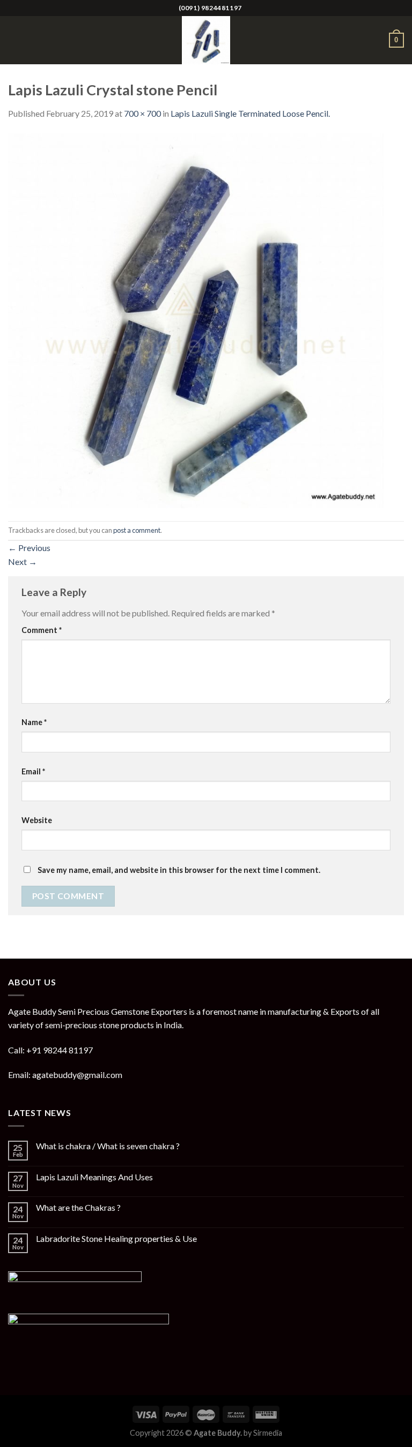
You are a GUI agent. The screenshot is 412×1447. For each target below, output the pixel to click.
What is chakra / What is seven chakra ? (108, 1146)
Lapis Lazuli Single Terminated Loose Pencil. (250, 113)
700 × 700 (142, 113)
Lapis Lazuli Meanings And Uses (94, 1177)
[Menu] (14, 40)
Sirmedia (267, 1432)
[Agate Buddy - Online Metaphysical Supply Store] (206, 40)
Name (34, 722)
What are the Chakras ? (78, 1207)
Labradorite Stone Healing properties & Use (116, 1238)
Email (33, 771)
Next (22, 561)
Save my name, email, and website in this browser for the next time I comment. (179, 870)
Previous (29, 547)
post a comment (136, 530)
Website (36, 820)
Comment (41, 630)
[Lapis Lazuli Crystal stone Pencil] (196, 319)
